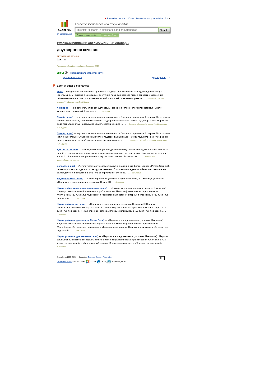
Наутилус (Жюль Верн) (70, 178)
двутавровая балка (72, 77)
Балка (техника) (66, 166)
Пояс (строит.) (65, 117)
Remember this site (116, 18)
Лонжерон (62, 107)
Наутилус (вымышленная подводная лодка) (82, 188)
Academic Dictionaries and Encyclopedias (101, 24)
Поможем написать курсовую (87, 73)
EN (166, 18)
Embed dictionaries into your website (145, 18)
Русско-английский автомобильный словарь (88, 35)
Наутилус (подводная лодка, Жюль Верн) (80, 220)
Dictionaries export (64, 261)
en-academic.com (64, 34)
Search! (164, 30)
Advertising (107, 257)
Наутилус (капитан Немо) (71, 204)
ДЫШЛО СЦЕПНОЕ (67, 149)
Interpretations (110, 35)
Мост (60, 91)
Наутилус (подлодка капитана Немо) (77, 236)
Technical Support (95, 257)
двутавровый (159, 77)
